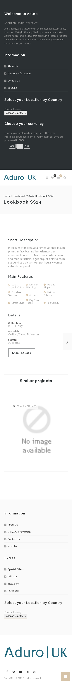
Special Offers (16, 569)
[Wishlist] (52, 178)
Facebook (13, 590)
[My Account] (47, 178)
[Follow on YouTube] (20, 672)
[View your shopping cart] (58, 178)
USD (20, 146)
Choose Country (12, 109)
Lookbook (18, 196)
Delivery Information (19, 73)
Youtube (12, 87)
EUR (27, 146)
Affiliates (13, 576)
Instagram (13, 583)
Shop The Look (21, 352)
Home (7, 196)
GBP (12, 146)
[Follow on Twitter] (14, 672)
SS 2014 (30, 196)
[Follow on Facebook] (7, 672)
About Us (13, 66)
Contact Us (14, 80)
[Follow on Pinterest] (34, 672)
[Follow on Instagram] (27, 672)
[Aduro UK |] (20, 177)
